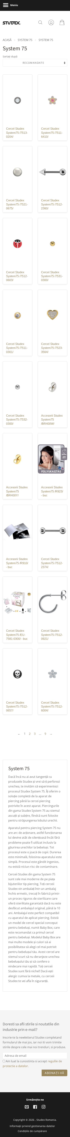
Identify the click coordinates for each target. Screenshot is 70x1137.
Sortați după (10, 56)
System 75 (25, 40)
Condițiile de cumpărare (32, 1131)
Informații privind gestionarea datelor (32, 1126)
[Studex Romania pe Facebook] (35, 1107)
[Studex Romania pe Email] (27, 1107)
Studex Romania (46, 1119)
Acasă (7, 40)
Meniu (14, 5)
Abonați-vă (54, 1073)
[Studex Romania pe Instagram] (43, 1107)
